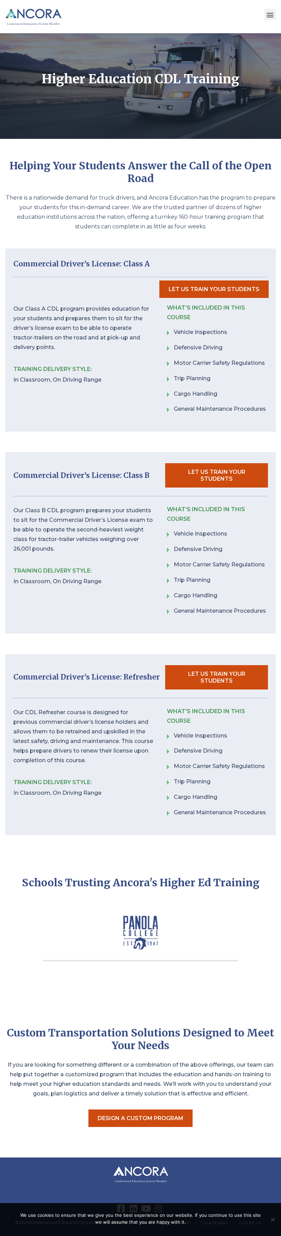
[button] (270, 14)
